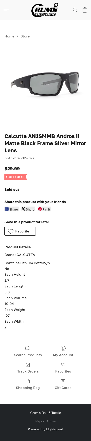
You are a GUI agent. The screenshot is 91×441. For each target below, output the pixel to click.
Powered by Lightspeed (45, 429)
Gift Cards (63, 387)
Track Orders (28, 371)
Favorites (63, 371)
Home (9, 36)
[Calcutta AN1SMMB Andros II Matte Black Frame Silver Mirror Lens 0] (45, 84)
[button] (45, 10)
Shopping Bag (28, 387)
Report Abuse (45, 421)
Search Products (28, 355)
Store (25, 36)
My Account (63, 355)
